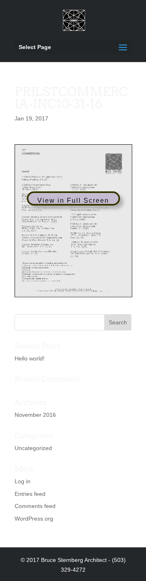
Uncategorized (33, 448)
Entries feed (30, 494)
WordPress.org (34, 518)
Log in (22, 481)
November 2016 (35, 415)
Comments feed (35, 506)
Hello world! (30, 358)
